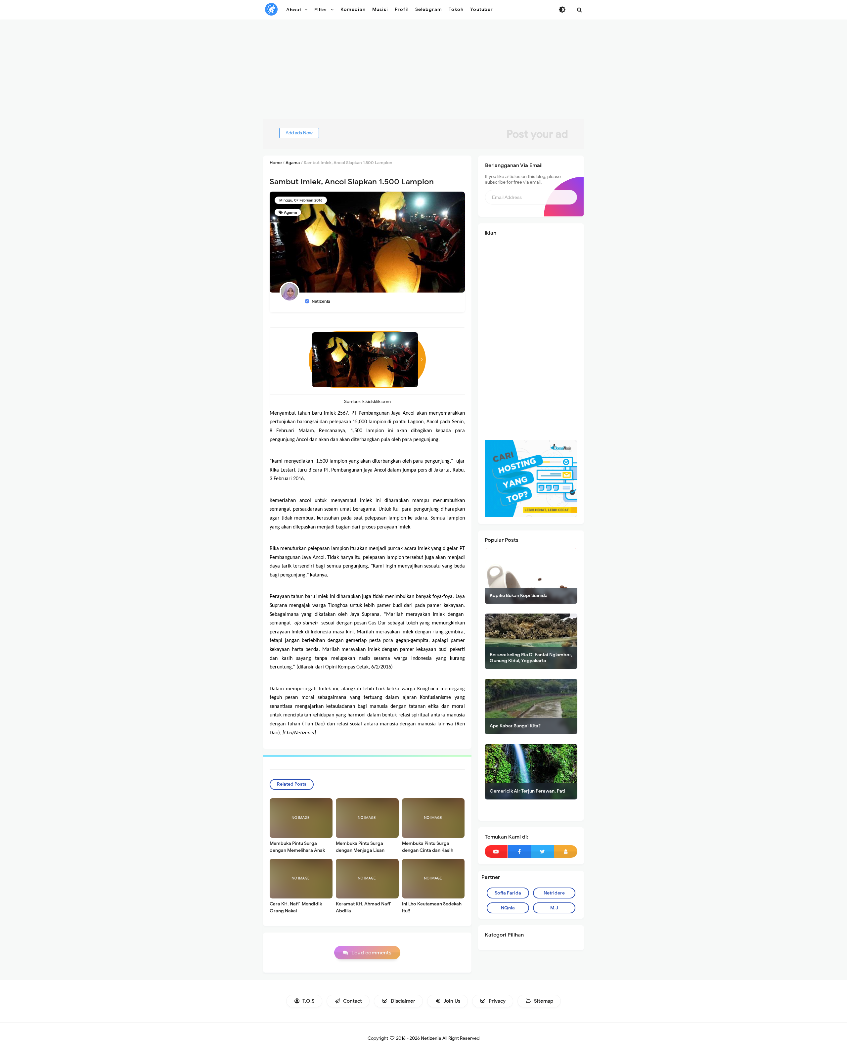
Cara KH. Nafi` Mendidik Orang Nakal (296, 907)
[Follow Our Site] (565, 851)
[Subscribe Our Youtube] (496, 851)
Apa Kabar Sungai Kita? (515, 726)
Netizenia (431, 1038)
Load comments (371, 952)
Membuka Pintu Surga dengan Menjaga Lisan (360, 847)
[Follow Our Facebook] (519, 851)
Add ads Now (299, 133)
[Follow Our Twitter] (542, 851)
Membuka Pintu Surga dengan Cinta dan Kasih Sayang (427, 850)
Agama (290, 212)
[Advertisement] (423, 72)
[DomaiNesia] (531, 478)
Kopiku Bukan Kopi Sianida (519, 595)
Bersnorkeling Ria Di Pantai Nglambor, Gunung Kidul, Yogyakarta (531, 658)
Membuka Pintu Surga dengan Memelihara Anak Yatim (297, 850)
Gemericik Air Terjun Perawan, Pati (527, 791)
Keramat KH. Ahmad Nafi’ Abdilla (363, 907)
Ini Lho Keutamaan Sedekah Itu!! (432, 907)
